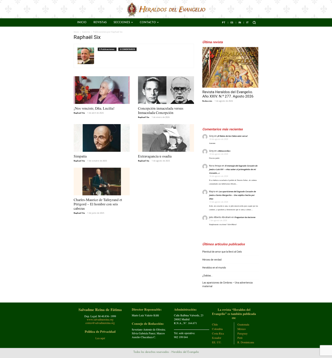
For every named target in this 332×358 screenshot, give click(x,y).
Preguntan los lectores (244, 217)
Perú (239, 338)
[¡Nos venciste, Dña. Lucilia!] (102, 90)
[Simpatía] (102, 138)
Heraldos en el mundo (214, 267)
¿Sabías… (207, 275)
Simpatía (80, 156)
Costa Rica (218, 333)
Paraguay (242, 333)
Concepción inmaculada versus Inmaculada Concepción (160, 110)
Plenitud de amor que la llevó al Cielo (222, 251)
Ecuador (216, 338)
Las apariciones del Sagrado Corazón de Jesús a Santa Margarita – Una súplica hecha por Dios (232, 195)
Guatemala (243, 324)
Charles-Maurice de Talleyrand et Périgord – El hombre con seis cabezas (98, 204)
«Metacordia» (223, 151)
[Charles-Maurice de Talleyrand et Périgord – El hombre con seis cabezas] (102, 181)
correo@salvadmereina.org (100, 323)
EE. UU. (217, 342)
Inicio (76, 31)
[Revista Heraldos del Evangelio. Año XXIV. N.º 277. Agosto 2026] (230, 67)
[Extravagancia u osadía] (166, 138)
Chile (215, 324)
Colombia (217, 329)
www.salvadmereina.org (100, 319)
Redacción (207, 101)
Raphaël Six (79, 113)
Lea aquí (100, 338)
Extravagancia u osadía (155, 156)
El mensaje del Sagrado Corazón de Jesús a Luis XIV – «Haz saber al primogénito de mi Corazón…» (233, 169)
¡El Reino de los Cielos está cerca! (232, 136)
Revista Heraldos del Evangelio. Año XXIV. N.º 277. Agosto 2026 (227, 94)
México (241, 329)
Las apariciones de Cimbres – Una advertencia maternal (227, 284)
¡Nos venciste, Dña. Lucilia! (94, 108)
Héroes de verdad (212, 259)
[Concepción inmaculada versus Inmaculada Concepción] (166, 90)
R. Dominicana (245, 342)
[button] (254, 22)
